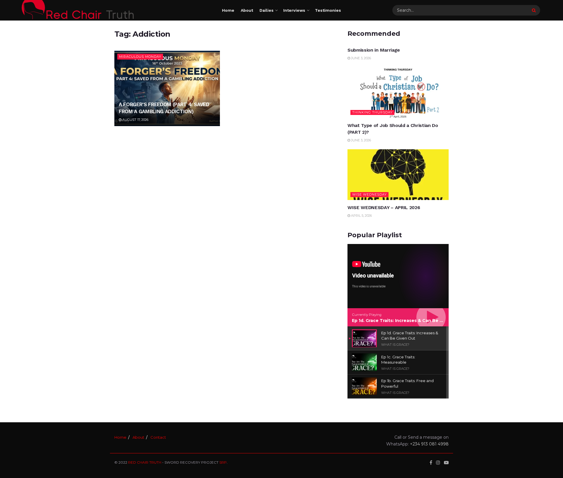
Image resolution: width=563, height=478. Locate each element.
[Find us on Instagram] (438, 462)
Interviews (294, 10)
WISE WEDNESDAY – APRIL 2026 (383, 207)
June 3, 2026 (360, 58)
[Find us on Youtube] (446, 462)
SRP (223, 462)
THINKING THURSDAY (372, 112)
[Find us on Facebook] (431, 462)
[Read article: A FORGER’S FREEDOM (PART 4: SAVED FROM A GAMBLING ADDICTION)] (167, 88)
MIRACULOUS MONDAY (140, 57)
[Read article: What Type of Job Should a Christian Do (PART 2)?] (398, 92)
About (247, 10)
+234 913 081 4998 (429, 444)
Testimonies (328, 10)
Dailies (267, 10)
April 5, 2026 (361, 215)
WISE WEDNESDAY (369, 194)
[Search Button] (534, 10)
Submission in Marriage (373, 50)
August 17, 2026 (134, 120)
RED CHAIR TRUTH (144, 462)
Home (228, 10)
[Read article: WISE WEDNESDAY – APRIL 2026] (398, 174)
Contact (158, 437)
